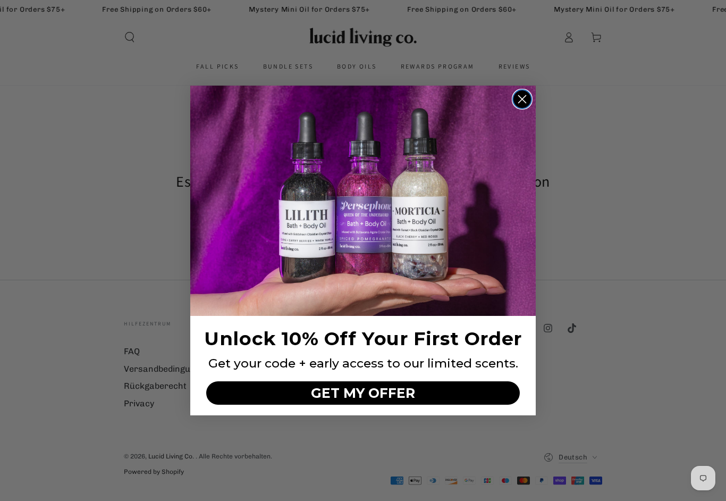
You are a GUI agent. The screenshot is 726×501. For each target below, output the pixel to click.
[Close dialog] (522, 99)
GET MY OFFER (363, 393)
